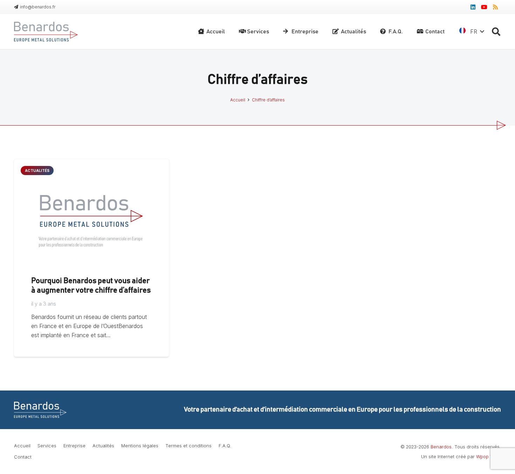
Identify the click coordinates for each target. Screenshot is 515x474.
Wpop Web (488, 456)
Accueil (22, 445)
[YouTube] (484, 7)
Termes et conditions (188, 445)
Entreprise (74, 445)
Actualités (103, 445)
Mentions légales (139, 445)
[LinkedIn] (473, 7)
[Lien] (46, 31)
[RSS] (495, 7)
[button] (496, 32)
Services (46, 445)
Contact (23, 457)
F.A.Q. (225, 445)
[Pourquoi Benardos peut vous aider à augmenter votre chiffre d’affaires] (91, 163)
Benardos (441, 446)
